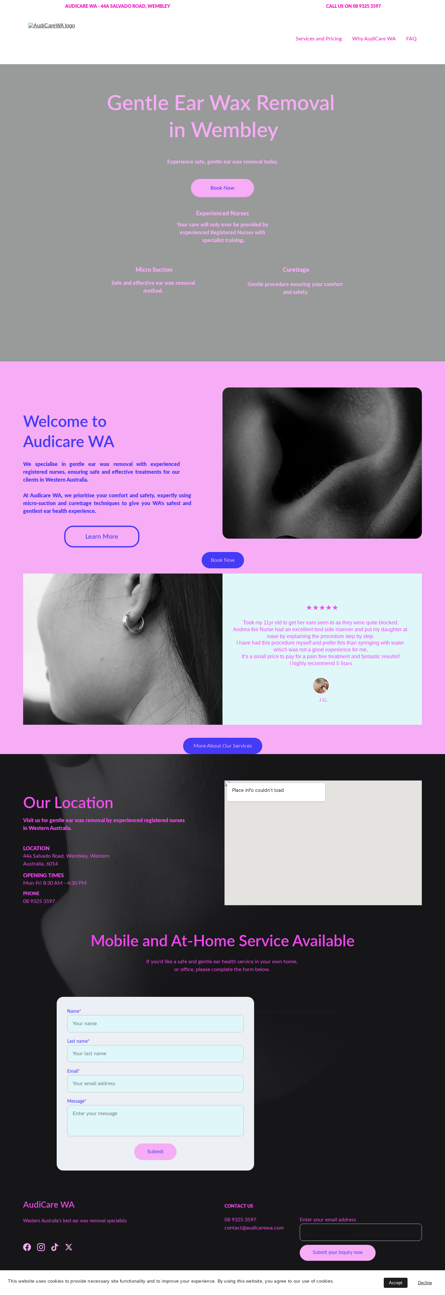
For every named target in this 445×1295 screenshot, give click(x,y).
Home (278, 38)
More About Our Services (223, 746)
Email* (73, 1071)
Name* (74, 1011)
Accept (395, 1282)
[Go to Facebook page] (27, 1247)
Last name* (78, 1041)
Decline (425, 1282)
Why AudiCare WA (374, 38)
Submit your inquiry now (338, 1252)
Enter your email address (328, 1219)
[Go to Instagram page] (41, 1247)
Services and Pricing (319, 38)
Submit (155, 1151)
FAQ (411, 38)
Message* (76, 1101)
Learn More (101, 536)
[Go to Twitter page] (69, 1247)
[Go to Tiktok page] (55, 1247)
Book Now (222, 188)
